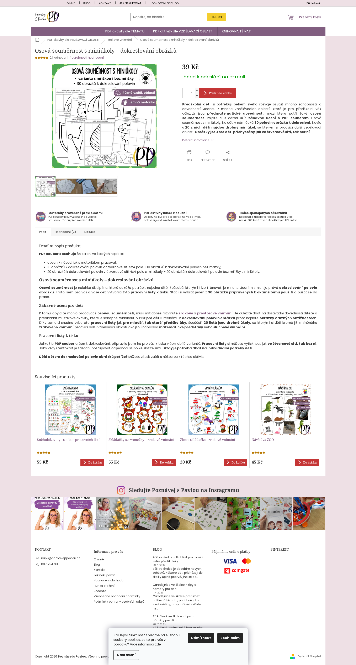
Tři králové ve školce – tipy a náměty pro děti (173, 618)
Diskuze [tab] (89, 232)
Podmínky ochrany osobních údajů (119, 602)
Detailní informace (195, 140)
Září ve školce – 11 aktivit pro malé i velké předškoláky (178, 559)
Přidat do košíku (220, 93)
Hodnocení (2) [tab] (65, 232)
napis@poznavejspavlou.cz (60, 558)
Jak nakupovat (130, 3)
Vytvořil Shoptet (309, 656)
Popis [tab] (43, 232)
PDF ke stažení (104, 586)
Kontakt (105, 3)
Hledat (216, 17)
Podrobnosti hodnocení (87, 58)
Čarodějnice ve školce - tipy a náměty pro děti (174, 587)
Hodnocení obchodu (165, 3)
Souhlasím (230, 637)
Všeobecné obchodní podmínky (117, 596)
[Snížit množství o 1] (197, 95)
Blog (86, 3)
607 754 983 (50, 564)
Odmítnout (201, 637)
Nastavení (126, 655)
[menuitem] (125, 31)
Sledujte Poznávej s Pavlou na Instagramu (184, 489)
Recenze (100, 591)
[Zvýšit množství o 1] (197, 90)
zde (158, 644)
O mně (71, 3)
